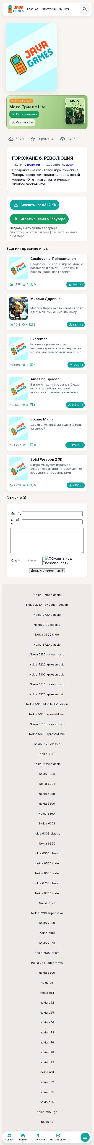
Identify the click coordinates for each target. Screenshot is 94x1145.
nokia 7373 (47, 943)
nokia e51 (47, 992)
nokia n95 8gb (47, 1112)
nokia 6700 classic (47, 883)
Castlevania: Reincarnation (53, 258)
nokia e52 (47, 1002)
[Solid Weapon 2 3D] (18, 468)
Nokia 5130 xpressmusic (47, 654)
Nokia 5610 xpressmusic (47, 724)
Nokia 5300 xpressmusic (47, 674)
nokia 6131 (47, 754)
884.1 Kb (75, 284)
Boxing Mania (41, 419)
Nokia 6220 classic (47, 764)
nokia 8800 (47, 972)
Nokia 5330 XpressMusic (47, 714)
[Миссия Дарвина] (18, 308)
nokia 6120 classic (47, 744)
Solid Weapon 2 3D (46, 459)
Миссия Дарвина (45, 299)
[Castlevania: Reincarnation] (18, 268)
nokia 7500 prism (47, 953)
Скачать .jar (22, 122)
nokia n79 (47, 1062)
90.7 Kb (76, 365)
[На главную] (15, 9)
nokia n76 (47, 1042)
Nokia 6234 (47, 783)
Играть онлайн (24, 114)
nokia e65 (47, 1012)
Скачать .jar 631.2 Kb (34, 205)
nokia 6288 (47, 794)
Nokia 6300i (47, 813)
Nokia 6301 (47, 823)
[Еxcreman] (18, 348)
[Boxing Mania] (18, 428)
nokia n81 (47, 1072)
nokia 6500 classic (47, 853)
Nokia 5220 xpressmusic (47, 664)
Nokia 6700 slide (47, 893)
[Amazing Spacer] (18, 388)
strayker (68, 164)
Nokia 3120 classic (47, 624)
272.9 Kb (75, 405)
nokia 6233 (47, 774)
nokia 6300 (47, 803)
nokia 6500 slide (47, 863)
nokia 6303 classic (47, 833)
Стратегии (32, 164)
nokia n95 (47, 1102)
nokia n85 (47, 1092)
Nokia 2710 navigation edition (47, 604)
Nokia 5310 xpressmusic (47, 684)
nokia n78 (47, 1052)
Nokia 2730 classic (47, 614)
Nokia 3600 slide (47, 634)
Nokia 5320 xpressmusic (47, 694)
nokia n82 (47, 1082)
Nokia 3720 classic (47, 644)
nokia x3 (47, 1122)
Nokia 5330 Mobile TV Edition (47, 704)
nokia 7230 (47, 923)
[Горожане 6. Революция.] (31, 57)
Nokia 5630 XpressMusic (47, 734)
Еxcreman (38, 339)
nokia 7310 (47, 933)
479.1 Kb (75, 485)
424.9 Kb (75, 445)
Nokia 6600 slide (47, 873)
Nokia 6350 (47, 843)
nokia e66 (47, 1022)
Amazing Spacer (44, 379)
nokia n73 (47, 1032)
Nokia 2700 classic (47, 595)
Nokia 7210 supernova (47, 913)
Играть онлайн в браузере (39, 219)
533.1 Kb (76, 324)
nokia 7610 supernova (47, 963)
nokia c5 (47, 982)
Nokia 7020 (47, 903)
